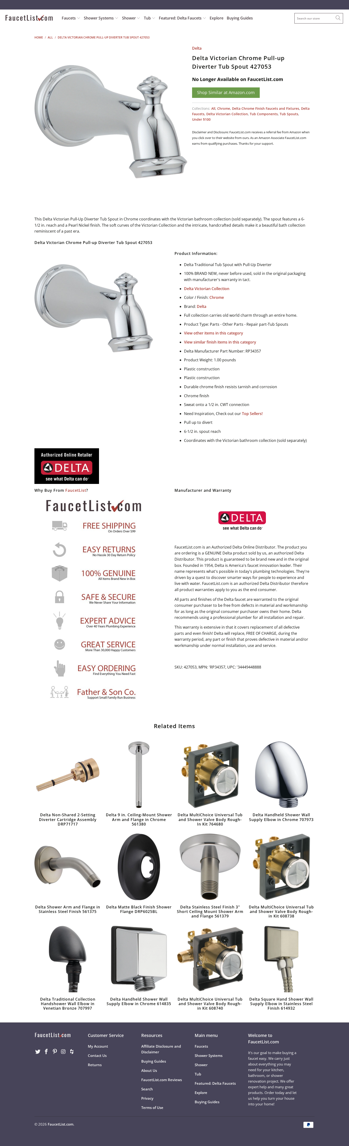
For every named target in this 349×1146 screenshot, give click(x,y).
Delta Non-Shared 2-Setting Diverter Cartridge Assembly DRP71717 (67, 774)
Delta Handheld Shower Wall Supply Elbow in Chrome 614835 (139, 959)
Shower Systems (99, 18)
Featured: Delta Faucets (180, 18)
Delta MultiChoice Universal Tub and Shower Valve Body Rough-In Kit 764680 (210, 774)
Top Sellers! (252, 413)
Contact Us (97, 1055)
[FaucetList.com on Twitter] (38, 1052)
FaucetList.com (60, 1124)
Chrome (223, 108)
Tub (148, 18)
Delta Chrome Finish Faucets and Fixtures (265, 108)
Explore (216, 18)
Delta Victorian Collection (227, 114)
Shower (129, 18)
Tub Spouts (289, 114)
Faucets (69, 18)
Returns (95, 1064)
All (213, 108)
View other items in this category (213, 333)
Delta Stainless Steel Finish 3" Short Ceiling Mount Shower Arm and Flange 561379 (210, 867)
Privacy (147, 1098)
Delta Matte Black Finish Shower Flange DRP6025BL (139, 867)
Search (147, 1089)
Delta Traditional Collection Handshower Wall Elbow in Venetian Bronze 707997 (67, 959)
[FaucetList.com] (30, 18)
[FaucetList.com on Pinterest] (54, 1052)
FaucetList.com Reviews (161, 1079)
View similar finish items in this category (220, 342)
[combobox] (318, 18)
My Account (98, 1046)
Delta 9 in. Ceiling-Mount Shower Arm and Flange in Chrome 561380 (139, 774)
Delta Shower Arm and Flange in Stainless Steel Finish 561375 (67, 867)
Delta (197, 48)
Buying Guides (240, 18)
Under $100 (201, 119)
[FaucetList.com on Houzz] (71, 1052)
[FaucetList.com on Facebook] (46, 1052)
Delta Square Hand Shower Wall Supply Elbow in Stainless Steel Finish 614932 (281, 959)
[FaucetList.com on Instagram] (63, 1052)
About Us (149, 1070)
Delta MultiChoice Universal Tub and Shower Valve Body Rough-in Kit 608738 (281, 867)
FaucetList (75, 490)
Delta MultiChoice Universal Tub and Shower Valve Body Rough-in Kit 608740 (210, 959)
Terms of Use (152, 1107)
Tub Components (264, 114)
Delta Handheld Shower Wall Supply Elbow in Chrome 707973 (281, 774)
